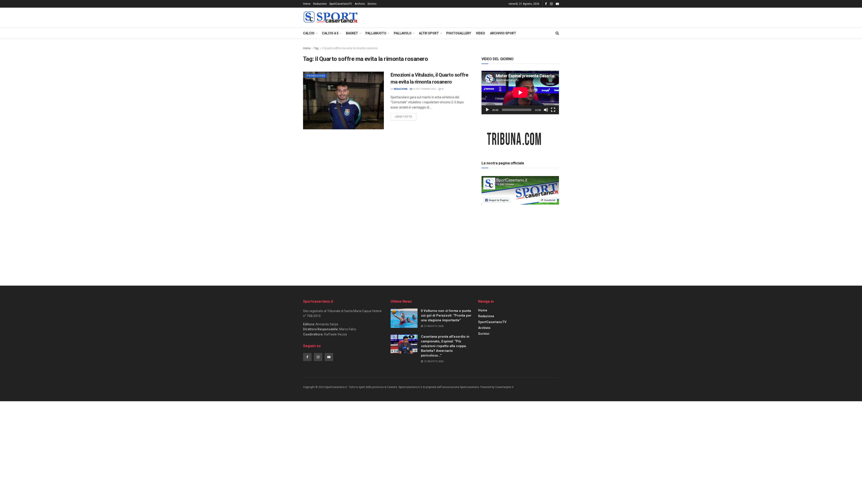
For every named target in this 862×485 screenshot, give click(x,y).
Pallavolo (402, 33)
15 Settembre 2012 (424, 89)
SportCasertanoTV (340, 3)
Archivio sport (503, 33)
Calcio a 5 (330, 33)
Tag (316, 48)
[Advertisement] (520, 238)
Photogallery (458, 33)
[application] (520, 92)
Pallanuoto (375, 33)
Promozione (316, 75)
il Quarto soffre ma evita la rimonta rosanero (349, 48)
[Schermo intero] (553, 110)
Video (480, 33)
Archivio (360, 3)
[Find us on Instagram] (551, 4)
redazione (400, 89)
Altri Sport (429, 33)
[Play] (487, 110)
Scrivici (371, 3)
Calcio (308, 33)
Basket (352, 33)
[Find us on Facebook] (546, 4)
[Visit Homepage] (330, 17)
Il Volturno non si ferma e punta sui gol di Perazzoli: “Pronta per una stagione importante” (446, 315)
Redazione (320, 3)
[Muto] (546, 110)
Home (306, 3)
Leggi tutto (405, 115)
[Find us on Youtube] (557, 4)
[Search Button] (557, 33)
